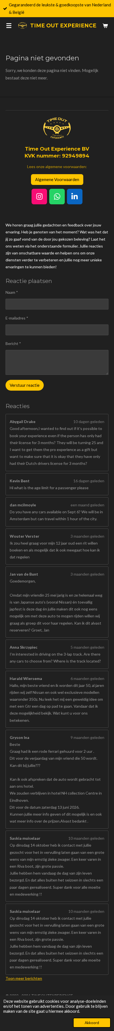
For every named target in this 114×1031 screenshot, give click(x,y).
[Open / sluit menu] (9, 25)
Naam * (12, 292)
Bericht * (13, 343)
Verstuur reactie (25, 385)
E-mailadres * (17, 318)
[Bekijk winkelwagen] (105, 25)
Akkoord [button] (92, 1022)
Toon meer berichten (24, 978)
